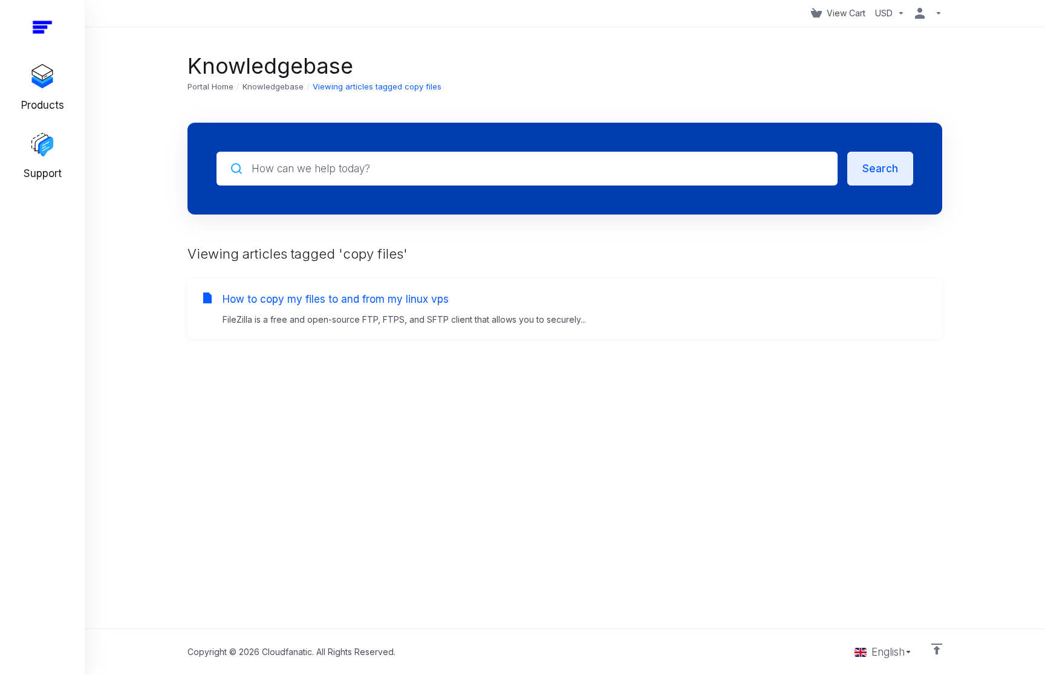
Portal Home (210, 86)
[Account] (926, 13)
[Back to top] (937, 649)
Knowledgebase (273, 86)
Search (880, 169)
